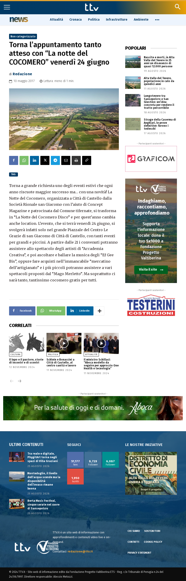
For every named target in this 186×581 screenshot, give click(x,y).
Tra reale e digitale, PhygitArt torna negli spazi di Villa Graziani (42, 457)
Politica (53, 354)
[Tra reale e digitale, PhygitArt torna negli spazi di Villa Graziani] (16, 457)
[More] (99, 310)
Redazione (22, 74)
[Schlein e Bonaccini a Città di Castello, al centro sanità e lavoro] (64, 343)
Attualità (91, 354)
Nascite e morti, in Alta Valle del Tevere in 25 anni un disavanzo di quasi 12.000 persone (159, 62)
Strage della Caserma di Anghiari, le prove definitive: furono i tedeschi (160, 124)
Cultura (15, 354)
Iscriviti (75, 470)
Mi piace (75, 453)
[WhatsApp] (24, 160)
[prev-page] (12, 381)
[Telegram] (55, 160)
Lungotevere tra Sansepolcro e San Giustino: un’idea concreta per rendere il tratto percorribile (159, 101)
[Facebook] (13, 160)
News (18, 19)
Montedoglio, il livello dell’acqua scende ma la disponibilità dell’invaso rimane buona (43, 481)
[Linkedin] (34, 160)
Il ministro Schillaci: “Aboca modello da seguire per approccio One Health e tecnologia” (101, 364)
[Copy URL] (86, 160)
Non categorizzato (23, 36)
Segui (93, 453)
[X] (44, 160)
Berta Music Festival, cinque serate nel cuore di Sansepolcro (43, 504)
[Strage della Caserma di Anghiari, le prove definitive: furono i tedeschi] (133, 124)
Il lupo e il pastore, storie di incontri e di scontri (26, 361)
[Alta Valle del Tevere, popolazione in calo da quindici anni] (133, 82)
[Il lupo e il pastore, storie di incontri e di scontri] (26, 343)
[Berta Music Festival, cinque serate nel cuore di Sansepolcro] (16, 504)
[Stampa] (76, 160)
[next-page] (19, 381)
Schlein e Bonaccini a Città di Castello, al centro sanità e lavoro (61, 362)
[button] (177, 7)
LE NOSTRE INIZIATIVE (144, 444)
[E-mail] (65, 160)
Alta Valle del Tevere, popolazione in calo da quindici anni (159, 81)
